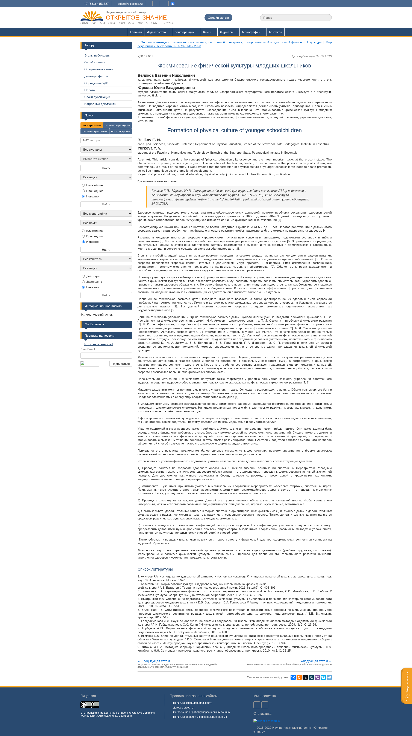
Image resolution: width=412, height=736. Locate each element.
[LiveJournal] (311, 677)
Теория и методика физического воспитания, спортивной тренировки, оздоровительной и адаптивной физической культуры (231, 42)
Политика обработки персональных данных (200, 716)
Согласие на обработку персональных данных (201, 712)
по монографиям (95, 131)
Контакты (275, 32)
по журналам (91, 125)
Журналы (226, 32)
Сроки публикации (97, 97)
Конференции (184, 32)
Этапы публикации (97, 55)
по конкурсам (120, 131)
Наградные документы (100, 103)
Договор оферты (96, 76)
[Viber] (317, 677)
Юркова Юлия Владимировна (166, 88)
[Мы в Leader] (173, 3)
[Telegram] (329, 677)
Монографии (251, 32)
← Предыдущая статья (154, 661)
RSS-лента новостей (98, 344)
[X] (305, 677)
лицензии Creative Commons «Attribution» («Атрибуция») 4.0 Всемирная (117, 714)
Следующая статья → (316, 661)
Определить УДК (96, 83)
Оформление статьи (98, 69)
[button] (406, 686)
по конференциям (117, 125)
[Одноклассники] (299, 677)
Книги (207, 32)
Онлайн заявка (218, 17)
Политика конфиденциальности (192, 702)
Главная (136, 32)
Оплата (89, 90)
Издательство (156, 32)
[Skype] (323, 677)
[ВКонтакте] (293, 677)
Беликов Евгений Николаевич (166, 75)
